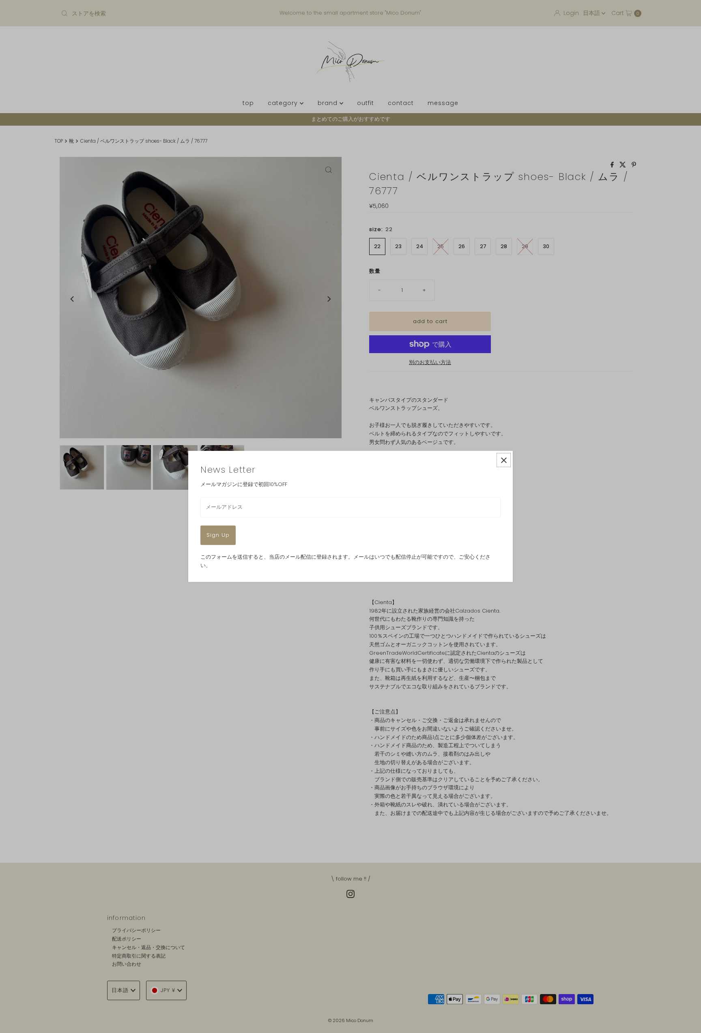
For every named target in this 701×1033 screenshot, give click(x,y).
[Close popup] (504, 460)
